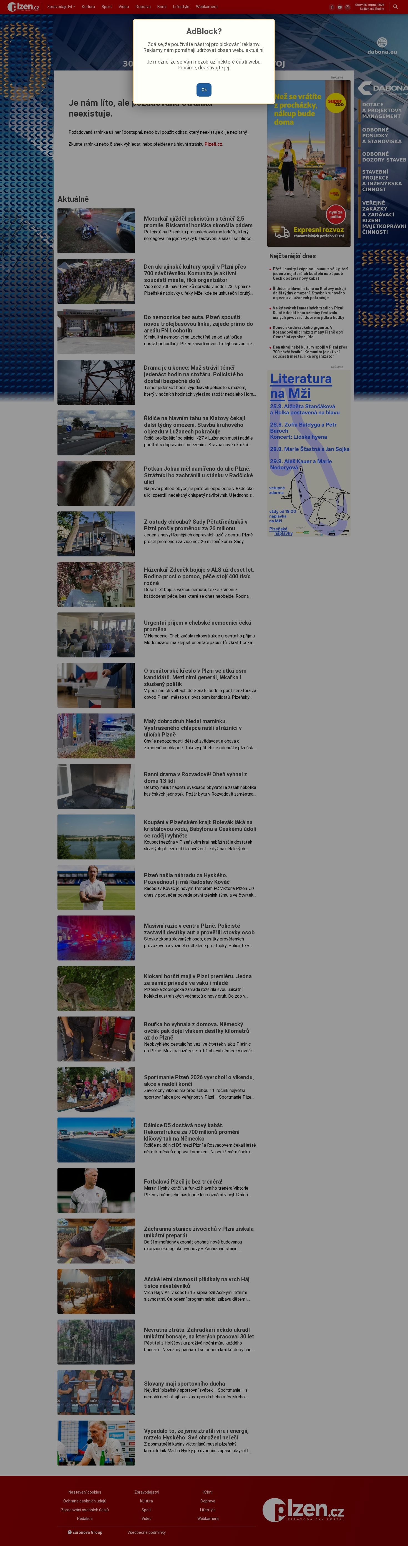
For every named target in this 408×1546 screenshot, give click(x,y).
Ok (204, 89)
